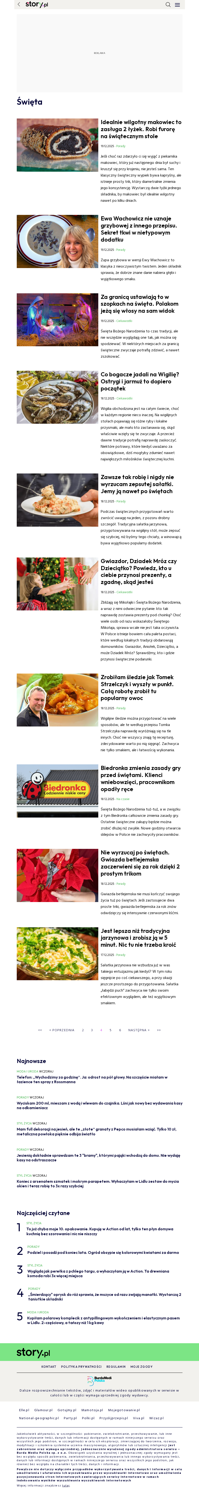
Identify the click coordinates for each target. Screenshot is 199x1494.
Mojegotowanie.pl (124, 1410)
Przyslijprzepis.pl (114, 1418)
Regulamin (116, 1366)
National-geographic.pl (39, 1418)
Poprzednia (62, 1030)
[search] (168, 4)
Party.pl (70, 1418)
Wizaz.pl (156, 1418)
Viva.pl (138, 1418)
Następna (139, 1030)
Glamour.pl (43, 1410)
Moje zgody (142, 1366)
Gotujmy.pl (67, 1410)
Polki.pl (88, 1418)
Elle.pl (24, 1410)
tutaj (66, 1485)
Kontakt (48, 1366)
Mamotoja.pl (92, 1410)
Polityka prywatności (81, 1366)
